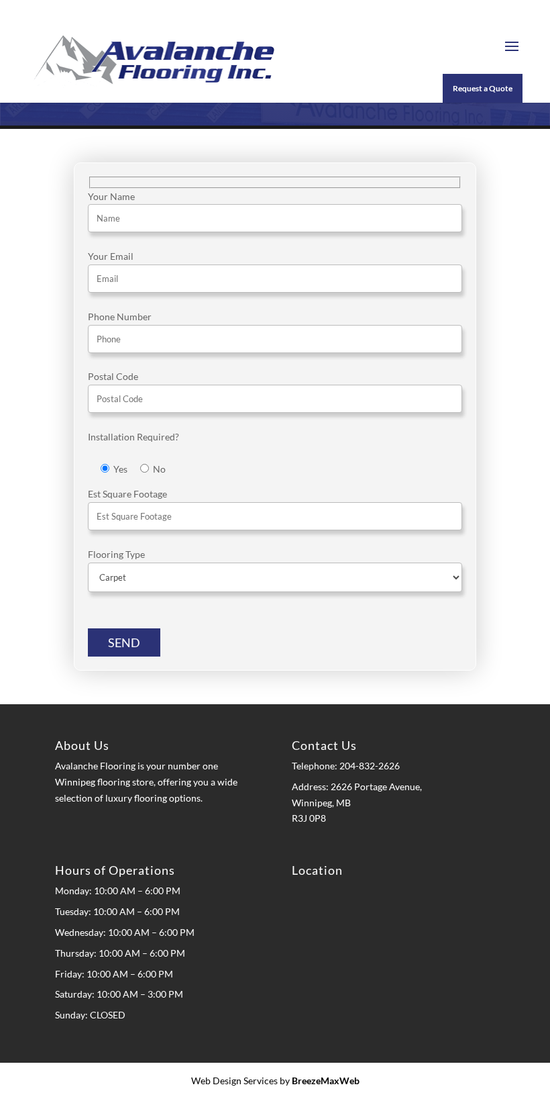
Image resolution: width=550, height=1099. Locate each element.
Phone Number (120, 316)
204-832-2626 (368, 765)
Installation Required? (133, 436)
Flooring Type (116, 554)
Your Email (110, 256)
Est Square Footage (127, 493)
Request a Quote (482, 88)
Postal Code (113, 376)
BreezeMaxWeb (326, 1080)
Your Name (111, 196)
